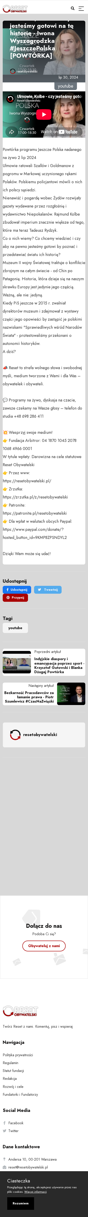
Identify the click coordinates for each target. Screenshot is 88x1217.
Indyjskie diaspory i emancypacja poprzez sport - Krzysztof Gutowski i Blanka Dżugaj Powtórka (59, 665)
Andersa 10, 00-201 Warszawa (32, 1159)
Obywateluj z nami (44, 945)
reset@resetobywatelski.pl (28, 1167)
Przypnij (18, 597)
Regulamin (10, 1062)
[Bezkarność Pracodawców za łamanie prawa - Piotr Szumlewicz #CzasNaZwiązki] (69, 694)
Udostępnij (19, 589)
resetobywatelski (27, 71)
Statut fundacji (13, 1070)
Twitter (13, 1130)
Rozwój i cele (13, 1086)
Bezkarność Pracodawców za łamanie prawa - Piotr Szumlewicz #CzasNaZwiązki (29, 697)
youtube (15, 628)
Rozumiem (21, 1203)
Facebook (15, 1123)
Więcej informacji (35, 1192)
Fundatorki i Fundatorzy (20, 1094)
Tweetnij (50, 589)
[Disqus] (44, 821)
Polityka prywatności (18, 1055)
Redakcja (10, 1078)
